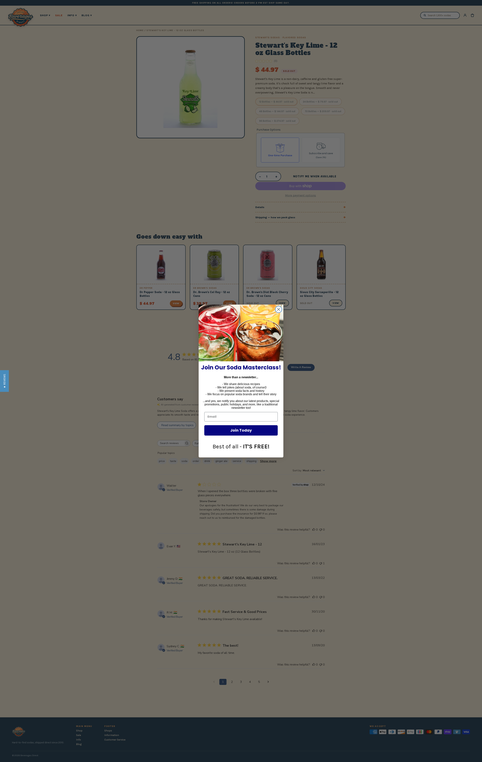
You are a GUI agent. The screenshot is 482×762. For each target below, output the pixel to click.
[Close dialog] (278, 309)
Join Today (241, 430)
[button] (4, 381)
